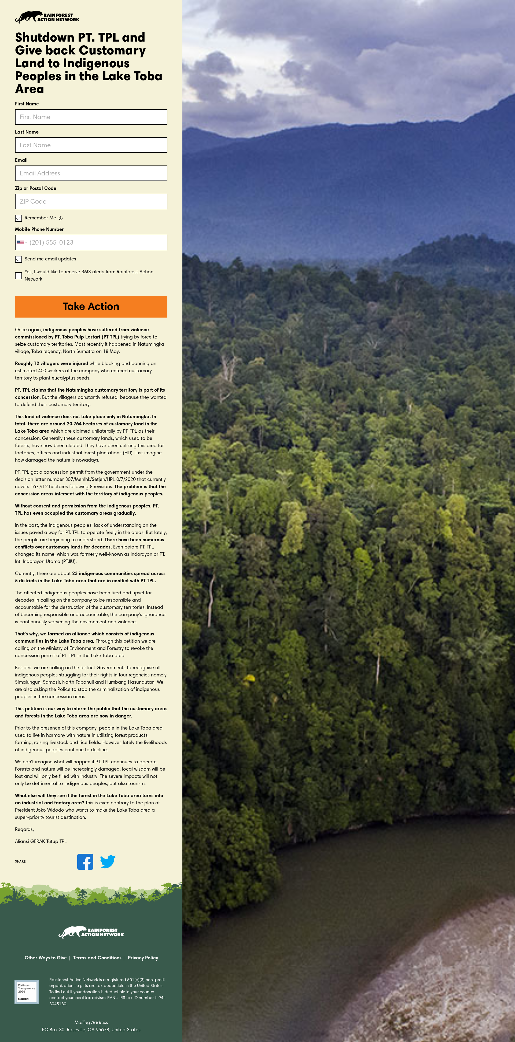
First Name (27, 104)
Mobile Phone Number (39, 229)
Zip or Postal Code (35, 188)
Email (21, 160)
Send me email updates (50, 259)
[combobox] (21, 242)
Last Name (27, 132)
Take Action (91, 307)
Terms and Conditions (97, 958)
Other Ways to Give (46, 958)
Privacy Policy (143, 958)
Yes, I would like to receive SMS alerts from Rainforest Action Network (89, 276)
